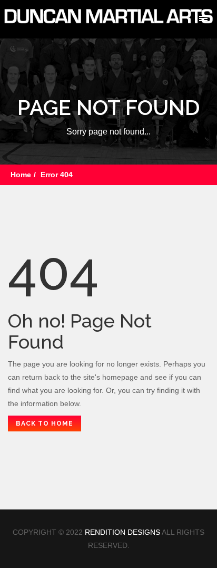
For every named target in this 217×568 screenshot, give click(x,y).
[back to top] (197, 506)
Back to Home (44, 423)
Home (21, 174)
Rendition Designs (122, 532)
